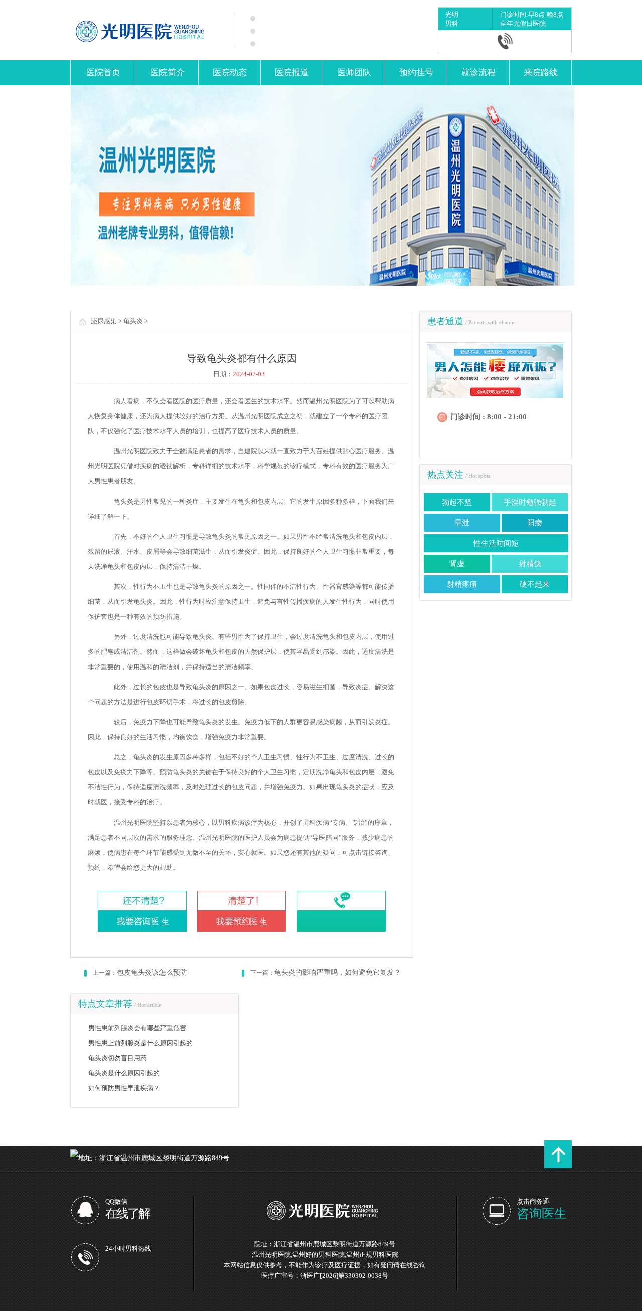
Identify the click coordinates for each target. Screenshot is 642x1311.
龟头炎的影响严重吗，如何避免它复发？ (337, 972)
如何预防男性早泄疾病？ (124, 1088)
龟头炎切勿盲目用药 (117, 1058)
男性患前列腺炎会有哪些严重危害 (137, 1028)
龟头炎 (133, 321)
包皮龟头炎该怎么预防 (152, 972)
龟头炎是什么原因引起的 (124, 1073)
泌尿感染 (104, 321)
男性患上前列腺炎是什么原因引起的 (140, 1043)
